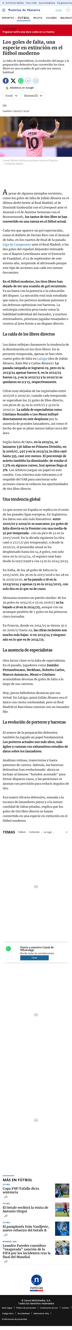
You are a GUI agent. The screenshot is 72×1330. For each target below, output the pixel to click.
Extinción (34, 831)
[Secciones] (3, 10)
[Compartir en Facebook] (6, 81)
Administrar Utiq (41, 1313)
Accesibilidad (24, 1313)
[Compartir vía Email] (36, 81)
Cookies (65, 1307)
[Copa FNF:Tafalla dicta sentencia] (62, 1191)
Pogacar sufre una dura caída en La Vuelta (28, 31)
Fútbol (21, 831)
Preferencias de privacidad (14, 1319)
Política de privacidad (26, 1307)
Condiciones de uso (49, 1307)
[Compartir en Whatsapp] (21, 81)
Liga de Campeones (17, 244)
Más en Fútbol (17, 1179)
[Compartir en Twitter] (13, 81)
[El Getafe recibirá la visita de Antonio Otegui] (62, 1210)
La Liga (48, 831)
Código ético (8, 1313)
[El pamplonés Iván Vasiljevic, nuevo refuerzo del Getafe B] (62, 1229)
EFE (5, 105)
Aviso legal (7, 1307)
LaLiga (42, 358)
